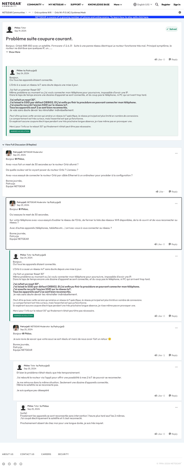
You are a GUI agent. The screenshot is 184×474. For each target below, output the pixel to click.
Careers (46, 454)
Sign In (177, 4)
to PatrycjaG (30, 70)
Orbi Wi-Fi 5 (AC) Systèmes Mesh (70, 12)
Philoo (17, 28)
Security (63, 454)
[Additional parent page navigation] (29, 12)
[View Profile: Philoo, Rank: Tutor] (9, 29)
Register (166, 4)
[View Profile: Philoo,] (12, 72)
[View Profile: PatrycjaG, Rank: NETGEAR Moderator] (9, 153)
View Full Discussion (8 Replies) (21, 144)
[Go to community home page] (11, 4)
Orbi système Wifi (42, 12)
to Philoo (44, 406)
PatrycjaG (18, 152)
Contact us (27, 454)
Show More (14, 52)
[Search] (157, 4)
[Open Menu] (180, 12)
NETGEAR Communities (13, 12)
